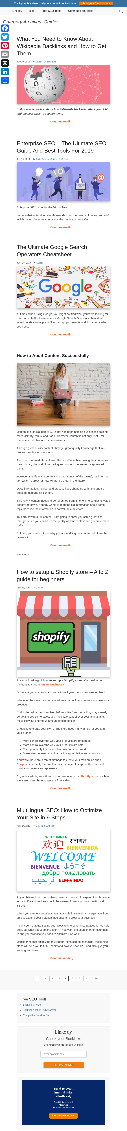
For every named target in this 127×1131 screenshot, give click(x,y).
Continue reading (63, 121)
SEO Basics (64, 159)
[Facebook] (5, 28)
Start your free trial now (96, 3)
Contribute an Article (80, 10)
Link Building (50, 61)
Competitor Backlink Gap (36, 1015)
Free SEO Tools (51, 10)
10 (96, 978)
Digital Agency (42, 159)
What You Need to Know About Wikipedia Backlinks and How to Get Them (61, 46)
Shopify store (89, 776)
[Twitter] (5, 37)
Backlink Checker (32, 1004)
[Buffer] (5, 63)
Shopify (22, 764)
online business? (52, 684)
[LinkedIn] (5, 71)
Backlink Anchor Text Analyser (39, 1010)
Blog (32, 10)
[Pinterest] (5, 45)
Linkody (17, 10)
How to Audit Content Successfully (53, 355)
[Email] (5, 54)
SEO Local (49, 826)
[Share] (5, 80)
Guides (38, 61)
